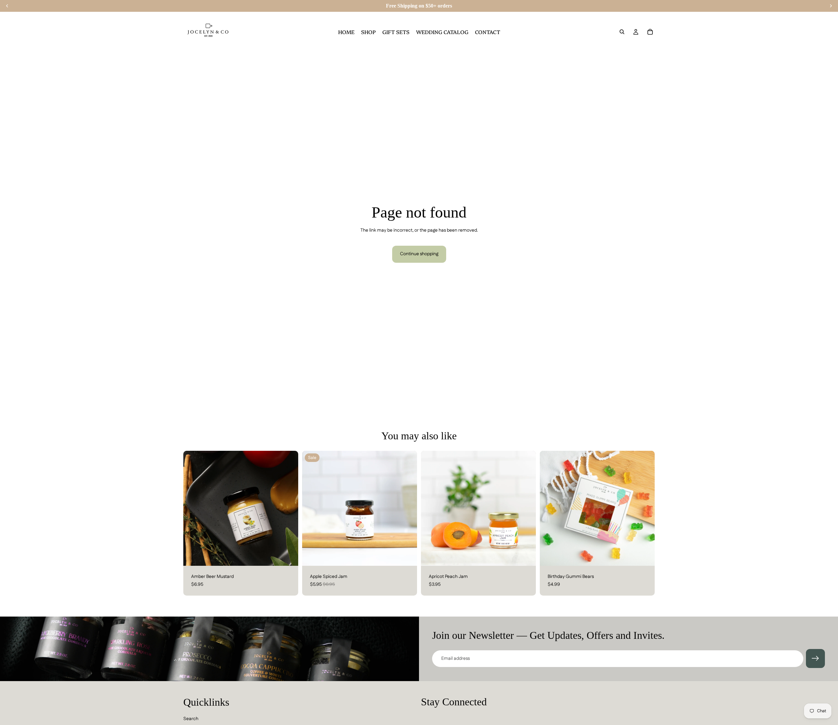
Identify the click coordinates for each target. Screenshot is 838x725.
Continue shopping (419, 254)
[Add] (288, 556)
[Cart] (650, 32)
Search (190, 718)
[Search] (622, 32)
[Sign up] (815, 658)
